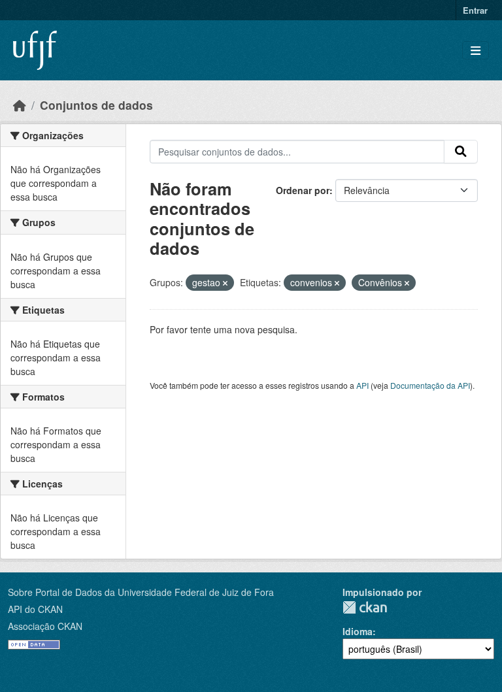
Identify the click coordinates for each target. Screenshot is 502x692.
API (362, 385)
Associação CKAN (45, 626)
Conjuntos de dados (96, 105)
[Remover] (225, 283)
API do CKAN (35, 609)
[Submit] (461, 151)
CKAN (365, 607)
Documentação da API (430, 385)
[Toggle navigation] (475, 50)
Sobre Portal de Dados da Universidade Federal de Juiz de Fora (141, 592)
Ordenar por (302, 190)
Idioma (358, 631)
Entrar (475, 10)
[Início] (19, 105)
